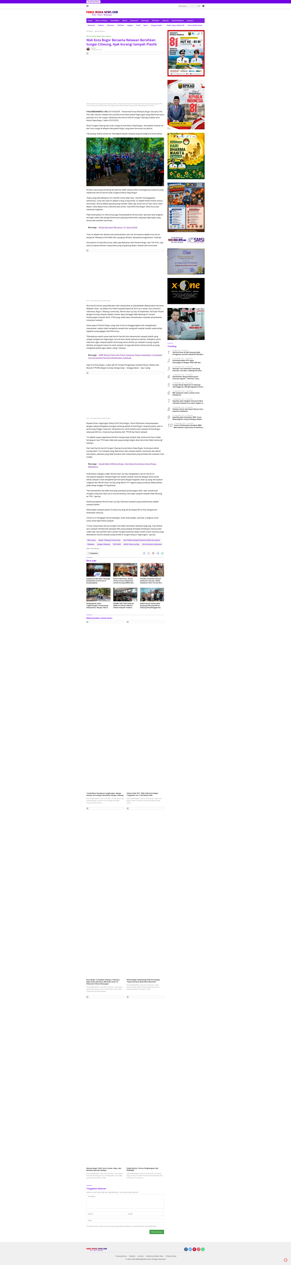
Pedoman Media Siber (154, 1256)
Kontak (141, 1256)
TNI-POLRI (117, 544)
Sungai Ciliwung (103, 544)
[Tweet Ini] (148, 553)
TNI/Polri (120, 25)
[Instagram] (198, 1249)
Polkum (101, 25)
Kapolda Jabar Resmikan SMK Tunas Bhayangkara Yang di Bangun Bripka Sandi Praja (187, 418)
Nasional (91, 25)
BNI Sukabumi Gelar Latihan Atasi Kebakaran (186, 394)
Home (90, 20)
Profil (138, 25)
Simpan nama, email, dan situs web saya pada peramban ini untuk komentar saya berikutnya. (122, 1226)
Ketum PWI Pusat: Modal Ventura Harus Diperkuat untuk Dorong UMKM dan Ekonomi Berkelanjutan (123, 581)
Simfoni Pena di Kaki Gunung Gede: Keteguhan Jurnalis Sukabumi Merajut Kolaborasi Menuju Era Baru (188, 353)
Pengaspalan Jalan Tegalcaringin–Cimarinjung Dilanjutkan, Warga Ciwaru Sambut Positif (97, 605)
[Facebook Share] (144, 553)
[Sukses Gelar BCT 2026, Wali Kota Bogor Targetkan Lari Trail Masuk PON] (145, 706)
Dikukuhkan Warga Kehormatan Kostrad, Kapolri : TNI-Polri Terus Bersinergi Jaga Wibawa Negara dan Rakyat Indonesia (187, 378)
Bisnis (125, 20)
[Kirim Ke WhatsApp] (162, 553)
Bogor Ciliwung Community (109, 540)
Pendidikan (115, 20)
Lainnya (190, 20)
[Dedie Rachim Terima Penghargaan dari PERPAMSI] (145, 1081)
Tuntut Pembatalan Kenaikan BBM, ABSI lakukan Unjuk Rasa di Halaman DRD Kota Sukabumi (188, 426)
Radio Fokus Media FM (175, 25)
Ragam (130, 25)
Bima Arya (92, 540)
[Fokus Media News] (102, 13)
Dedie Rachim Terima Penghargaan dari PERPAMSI (142, 1169)
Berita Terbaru (101, 20)
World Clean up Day (131, 544)
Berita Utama (91, 36)
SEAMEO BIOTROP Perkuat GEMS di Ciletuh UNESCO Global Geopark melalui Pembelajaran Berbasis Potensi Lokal (123, 605)
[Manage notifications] (285, 1260)
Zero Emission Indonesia (152, 544)
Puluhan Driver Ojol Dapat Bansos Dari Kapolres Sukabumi (188, 410)
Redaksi (93, 48)
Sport (145, 25)
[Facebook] (186, 1249)
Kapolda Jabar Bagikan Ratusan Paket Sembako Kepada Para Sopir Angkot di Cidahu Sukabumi (188, 402)
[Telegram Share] (157, 553)
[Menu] (87, 6)
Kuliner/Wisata (178, 20)
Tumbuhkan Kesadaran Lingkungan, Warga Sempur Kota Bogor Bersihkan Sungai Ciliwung (104, 794)
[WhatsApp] (203, 1249)
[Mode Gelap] (203, 6)
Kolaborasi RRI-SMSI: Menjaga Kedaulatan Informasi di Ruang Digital (98, 581)
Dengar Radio (156, 25)
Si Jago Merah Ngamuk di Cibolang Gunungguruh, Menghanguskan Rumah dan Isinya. (188, 386)
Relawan (91, 544)
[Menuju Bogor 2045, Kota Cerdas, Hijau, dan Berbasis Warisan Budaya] (105, 1081)
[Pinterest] (194, 1249)
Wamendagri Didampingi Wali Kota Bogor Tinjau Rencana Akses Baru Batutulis (143, 981)
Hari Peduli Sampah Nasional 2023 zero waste (141, 540)
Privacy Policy (171, 1256)
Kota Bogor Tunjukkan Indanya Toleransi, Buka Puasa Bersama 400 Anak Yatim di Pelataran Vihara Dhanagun (103, 982)
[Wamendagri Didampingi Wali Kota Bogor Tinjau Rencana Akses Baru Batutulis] (145, 892)
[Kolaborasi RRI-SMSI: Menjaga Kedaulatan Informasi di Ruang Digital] (98, 570)
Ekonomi (110, 25)
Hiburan (165, 20)
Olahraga (145, 20)
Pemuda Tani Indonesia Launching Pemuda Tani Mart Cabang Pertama (187, 370)
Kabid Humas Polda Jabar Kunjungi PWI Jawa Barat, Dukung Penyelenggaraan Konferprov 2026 (150, 605)
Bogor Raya (101, 36)
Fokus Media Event (195, 25)
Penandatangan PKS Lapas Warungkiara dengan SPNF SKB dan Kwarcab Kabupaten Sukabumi (187, 361)
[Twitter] (190, 1249)
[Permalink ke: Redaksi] (88, 49)
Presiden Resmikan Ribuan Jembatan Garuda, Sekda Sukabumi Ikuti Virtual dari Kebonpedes (151, 581)
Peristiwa (155, 20)
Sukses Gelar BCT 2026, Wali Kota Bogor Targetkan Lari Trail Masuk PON (142, 794)
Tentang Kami (121, 1256)
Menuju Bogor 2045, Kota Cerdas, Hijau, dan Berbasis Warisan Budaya (103, 1169)
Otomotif (134, 20)
